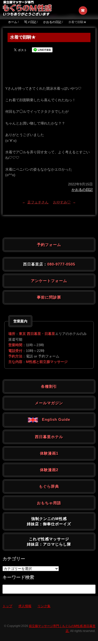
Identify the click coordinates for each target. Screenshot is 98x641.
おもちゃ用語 (49, 503)
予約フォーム (49, 244)
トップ (7, 606)
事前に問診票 (49, 297)
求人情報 (24, 606)
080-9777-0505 (61, 264)
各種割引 (49, 386)
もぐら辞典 (49, 486)
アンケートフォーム (49, 281)
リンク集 (44, 606)
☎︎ (83, 10)
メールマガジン (49, 403)
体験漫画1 (49, 453)
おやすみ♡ (62, 202)
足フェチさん (37, 202)
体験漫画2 (49, 470)
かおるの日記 (82, 190)
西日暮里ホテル (49, 437)
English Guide (54, 419)
